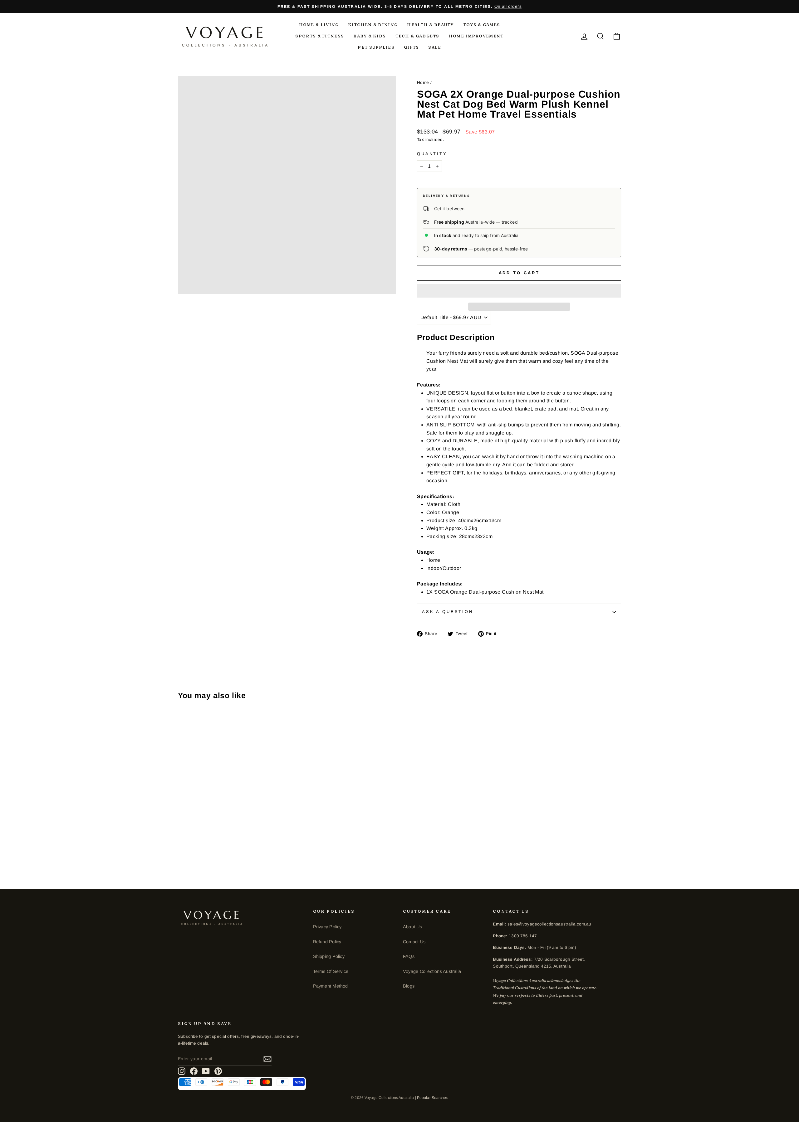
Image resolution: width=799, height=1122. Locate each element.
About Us (412, 926)
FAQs (408, 956)
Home (423, 82)
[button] (519, 291)
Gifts (411, 47)
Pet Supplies (376, 47)
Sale (434, 47)
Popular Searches (432, 1097)
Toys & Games (481, 24)
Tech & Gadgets (417, 35)
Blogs (408, 986)
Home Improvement (476, 35)
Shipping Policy (329, 956)
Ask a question (447, 611)
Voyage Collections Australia (432, 971)
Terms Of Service (330, 971)
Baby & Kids (369, 35)
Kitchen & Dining (373, 24)
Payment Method (330, 986)
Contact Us (414, 941)
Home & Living (319, 24)
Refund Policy (327, 941)
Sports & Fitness (319, 35)
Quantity (432, 153)
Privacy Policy (327, 926)
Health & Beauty (430, 24)
